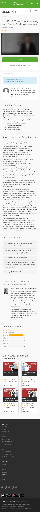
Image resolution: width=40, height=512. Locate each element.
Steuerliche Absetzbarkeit (9, 509)
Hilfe (2, 477)
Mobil (3, 479)
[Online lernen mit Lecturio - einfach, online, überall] (9, 11)
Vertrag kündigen (6, 507)
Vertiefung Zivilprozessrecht (11, 17)
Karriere (3, 469)
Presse (3, 429)
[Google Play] (18, 495)
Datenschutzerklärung (8, 505)
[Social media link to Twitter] (6, 487)
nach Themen (5, 439)
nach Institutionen (6, 442)
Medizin (3, 464)
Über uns (4, 426)
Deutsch (30, 509)
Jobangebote (5, 432)
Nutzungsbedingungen (23, 505)
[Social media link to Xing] (16, 487)
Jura (2, 467)
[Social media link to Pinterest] (9, 487)
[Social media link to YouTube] (13, 487)
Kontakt (3, 434)
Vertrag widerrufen (18, 507)
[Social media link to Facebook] (2, 487)
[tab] (20, 245)
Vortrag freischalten (20, 65)
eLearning (4, 472)
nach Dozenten (6, 444)
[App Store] (6, 495)
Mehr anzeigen (15, 97)
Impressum (21, 509)
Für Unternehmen (6, 452)
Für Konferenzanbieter (8, 457)
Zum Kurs (20, 60)
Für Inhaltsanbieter (7, 454)
